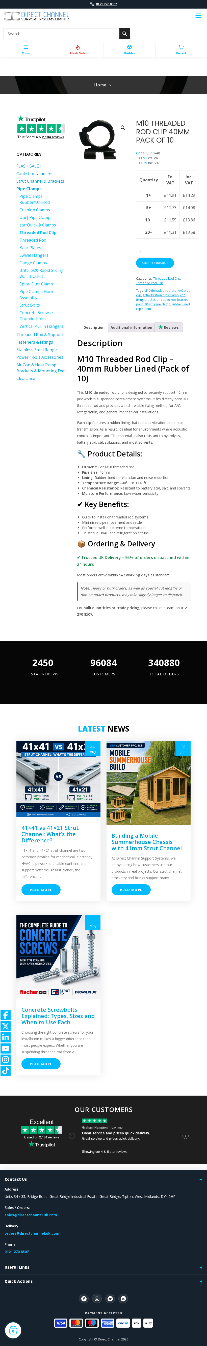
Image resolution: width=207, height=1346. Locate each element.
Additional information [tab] (131, 327)
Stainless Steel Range (36, 349)
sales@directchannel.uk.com (31, 1214)
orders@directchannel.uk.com (32, 1233)
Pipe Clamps (28, 188)
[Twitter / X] (110, 1298)
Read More (41, 890)
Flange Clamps (33, 263)
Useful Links (17, 1267)
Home (100, 85)
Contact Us (16, 1179)
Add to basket (155, 263)
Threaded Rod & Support (40, 334)
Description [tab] (94, 327)
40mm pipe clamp (157, 304)
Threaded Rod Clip (38, 232)
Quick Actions (19, 1281)
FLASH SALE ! (28, 166)
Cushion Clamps (34, 210)
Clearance (25, 378)
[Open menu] (198, 16)
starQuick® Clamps (37, 225)
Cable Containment (34, 173)
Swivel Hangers (33, 255)
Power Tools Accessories (39, 357)
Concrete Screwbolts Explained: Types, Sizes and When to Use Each (58, 1016)
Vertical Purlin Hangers (41, 326)
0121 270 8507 (106, 4)
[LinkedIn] (123, 1298)
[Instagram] (97, 1298)
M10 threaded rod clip (160, 290)
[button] (122, 127)
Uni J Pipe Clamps (36, 217)
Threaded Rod (32, 240)
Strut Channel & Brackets (40, 181)
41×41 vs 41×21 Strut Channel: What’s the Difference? (50, 834)
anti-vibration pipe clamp (161, 295)
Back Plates (30, 247)
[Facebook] (84, 1298)
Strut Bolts (29, 305)
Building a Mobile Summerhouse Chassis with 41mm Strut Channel (147, 842)
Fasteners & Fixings (34, 342)
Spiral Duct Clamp (36, 284)
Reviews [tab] (171, 327)
